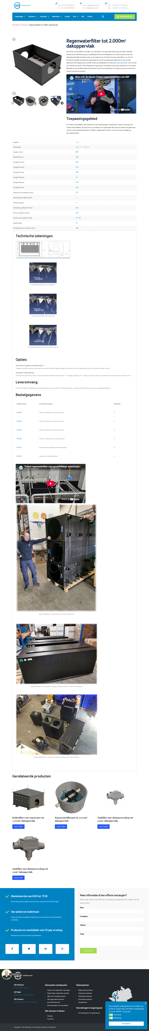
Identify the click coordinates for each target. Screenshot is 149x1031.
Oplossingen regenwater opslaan (58, 993)
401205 (19, 439)
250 (77, 208)
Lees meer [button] (126, 1011)
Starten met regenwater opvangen (58, 990)
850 (77, 152)
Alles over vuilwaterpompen (56, 996)
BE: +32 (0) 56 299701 (66, 5)
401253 (19, 456)
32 (76, 223)
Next (61, 103)
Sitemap (50, 1016)
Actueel (67, 16)
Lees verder (18, 826)
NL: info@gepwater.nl (91, 8)
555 (77, 162)
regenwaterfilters (122, 63)
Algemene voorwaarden (48, 1027)
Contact (89, 16)
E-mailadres (84, 916)
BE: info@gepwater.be (91, 5)
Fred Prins (50, 1019)
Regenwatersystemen (85, 990)
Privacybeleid (36, 1027)
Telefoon (83, 925)
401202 (19, 412)
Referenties (55, 16)
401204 (19, 430)
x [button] (145, 1003)
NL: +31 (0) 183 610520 (66, 8)
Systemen (31, 16)
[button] (111, 1015)
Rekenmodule (126, 16)
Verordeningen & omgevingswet (89, 1013)
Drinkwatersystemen (85, 999)
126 (77, 167)
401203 (19, 421)
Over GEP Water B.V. (54, 1002)
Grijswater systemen (85, 993)
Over (74, 16)
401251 (19, 447)
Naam (82, 907)
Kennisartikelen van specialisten (57, 1005)
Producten (43, 16)
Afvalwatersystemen (85, 996)
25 (76, 177)
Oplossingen (19, 16)
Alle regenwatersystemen (55, 999)
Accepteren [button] (126, 1023)
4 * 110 (78, 218)
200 (77, 228)
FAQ (82, 16)
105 (77, 187)
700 (77, 157)
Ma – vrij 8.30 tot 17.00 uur (118, 5)
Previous (12, 103)
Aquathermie (82, 1002)
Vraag (82, 934)
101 (77, 192)
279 (77, 182)
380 (77, 172)
